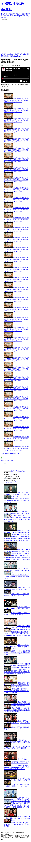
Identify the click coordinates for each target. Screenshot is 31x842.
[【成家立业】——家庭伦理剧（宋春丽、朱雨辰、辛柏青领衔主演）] (10, 778)
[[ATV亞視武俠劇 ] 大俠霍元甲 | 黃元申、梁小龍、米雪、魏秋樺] (10, 607)
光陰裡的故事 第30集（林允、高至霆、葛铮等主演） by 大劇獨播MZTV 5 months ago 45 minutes (16, 388)
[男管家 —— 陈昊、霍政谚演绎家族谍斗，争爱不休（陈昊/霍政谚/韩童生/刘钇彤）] (10, 645)
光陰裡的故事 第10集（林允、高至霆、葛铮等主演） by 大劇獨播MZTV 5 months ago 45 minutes (16, 189)
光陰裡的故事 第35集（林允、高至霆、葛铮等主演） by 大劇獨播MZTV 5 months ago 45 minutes (16, 438)
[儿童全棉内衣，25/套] (15, 459)
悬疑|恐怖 (27, 54)
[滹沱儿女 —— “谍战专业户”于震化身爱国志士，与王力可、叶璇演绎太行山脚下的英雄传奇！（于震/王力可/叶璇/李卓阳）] (10, 549)
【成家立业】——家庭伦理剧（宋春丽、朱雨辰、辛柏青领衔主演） (17, 780)
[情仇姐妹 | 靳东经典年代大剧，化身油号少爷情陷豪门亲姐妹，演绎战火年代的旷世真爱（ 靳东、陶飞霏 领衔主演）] (10, 530)
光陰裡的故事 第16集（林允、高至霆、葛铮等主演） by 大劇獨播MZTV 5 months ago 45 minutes (16, 249)
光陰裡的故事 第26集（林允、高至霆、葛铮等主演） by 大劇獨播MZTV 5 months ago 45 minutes (16, 349)
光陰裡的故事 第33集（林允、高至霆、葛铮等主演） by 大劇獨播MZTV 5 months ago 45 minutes (16, 418)
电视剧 (4, 17)
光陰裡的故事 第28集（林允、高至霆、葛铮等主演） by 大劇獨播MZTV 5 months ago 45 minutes (16, 368)
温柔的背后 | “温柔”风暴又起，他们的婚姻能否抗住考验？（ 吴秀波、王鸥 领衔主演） (16, 494)
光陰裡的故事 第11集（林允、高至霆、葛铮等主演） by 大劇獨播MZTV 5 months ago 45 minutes (16, 199)
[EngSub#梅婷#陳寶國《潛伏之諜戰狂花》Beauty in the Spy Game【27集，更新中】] (10, 816)
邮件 (15, 482)
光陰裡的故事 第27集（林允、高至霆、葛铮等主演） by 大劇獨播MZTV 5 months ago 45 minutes (16, 358)
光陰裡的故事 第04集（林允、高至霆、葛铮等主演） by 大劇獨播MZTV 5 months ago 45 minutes (16, 130)
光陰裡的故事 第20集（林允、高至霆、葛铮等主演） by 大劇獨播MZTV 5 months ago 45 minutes (16, 289)
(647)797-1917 (8, 482)
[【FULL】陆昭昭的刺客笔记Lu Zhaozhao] (10, 759)
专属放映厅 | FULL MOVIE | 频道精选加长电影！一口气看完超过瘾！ (17, 742)
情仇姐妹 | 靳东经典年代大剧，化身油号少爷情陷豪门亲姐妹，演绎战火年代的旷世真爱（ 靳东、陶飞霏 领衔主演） (17, 538)
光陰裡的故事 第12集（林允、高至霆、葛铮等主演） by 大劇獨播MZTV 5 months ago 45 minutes (16, 209)
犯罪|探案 (14, 16)
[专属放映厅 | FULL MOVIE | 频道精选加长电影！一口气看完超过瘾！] (10, 740)
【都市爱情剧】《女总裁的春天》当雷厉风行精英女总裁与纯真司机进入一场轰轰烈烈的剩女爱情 (17, 703)
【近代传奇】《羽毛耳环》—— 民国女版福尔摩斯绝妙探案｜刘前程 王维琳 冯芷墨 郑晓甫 (17, 684)
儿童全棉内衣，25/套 (7, 460)
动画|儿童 (19, 16)
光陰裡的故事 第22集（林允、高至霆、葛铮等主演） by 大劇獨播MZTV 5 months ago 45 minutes (16, 309)
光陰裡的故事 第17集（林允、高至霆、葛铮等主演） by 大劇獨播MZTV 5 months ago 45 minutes (16, 259)
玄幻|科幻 (14, 14)
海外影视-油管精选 (12, 3)
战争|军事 (8, 16)
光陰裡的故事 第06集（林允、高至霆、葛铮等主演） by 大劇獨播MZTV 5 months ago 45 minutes (16, 149)
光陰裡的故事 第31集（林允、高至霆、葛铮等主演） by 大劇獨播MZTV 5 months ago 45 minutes (16, 398)
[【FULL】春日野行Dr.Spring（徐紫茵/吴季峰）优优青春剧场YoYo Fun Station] (10, 568)
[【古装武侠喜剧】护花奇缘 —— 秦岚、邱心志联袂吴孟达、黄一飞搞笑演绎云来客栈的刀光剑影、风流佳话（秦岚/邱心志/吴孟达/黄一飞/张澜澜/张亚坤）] (10, 626)
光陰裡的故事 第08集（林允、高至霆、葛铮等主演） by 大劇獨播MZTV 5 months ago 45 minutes (16, 169)
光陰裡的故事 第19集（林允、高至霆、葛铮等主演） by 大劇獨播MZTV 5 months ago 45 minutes (16, 279)
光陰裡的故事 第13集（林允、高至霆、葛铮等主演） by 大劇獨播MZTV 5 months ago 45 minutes (16, 219)
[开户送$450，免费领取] (1, 457)
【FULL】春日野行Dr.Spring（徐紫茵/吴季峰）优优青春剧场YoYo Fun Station (16, 570)
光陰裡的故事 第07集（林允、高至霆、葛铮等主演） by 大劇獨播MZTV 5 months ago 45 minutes (16, 159)
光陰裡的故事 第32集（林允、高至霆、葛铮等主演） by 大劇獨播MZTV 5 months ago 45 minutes (16, 408)
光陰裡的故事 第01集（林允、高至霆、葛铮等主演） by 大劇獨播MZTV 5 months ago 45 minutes (16, 100)
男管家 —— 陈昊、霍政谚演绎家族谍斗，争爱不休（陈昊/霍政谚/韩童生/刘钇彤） (16, 646)
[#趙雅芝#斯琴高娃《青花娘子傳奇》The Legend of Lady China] (10, 721)
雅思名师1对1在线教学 (18, 471)
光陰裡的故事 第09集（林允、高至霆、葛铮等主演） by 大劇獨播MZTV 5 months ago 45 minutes (16, 179)
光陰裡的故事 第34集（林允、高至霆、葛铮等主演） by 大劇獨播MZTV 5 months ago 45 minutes (16, 428)
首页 (3, 14)
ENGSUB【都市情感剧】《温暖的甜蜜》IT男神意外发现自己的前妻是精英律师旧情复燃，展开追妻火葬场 (17, 665)
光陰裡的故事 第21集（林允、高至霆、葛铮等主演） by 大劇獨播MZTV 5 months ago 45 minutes (16, 299)
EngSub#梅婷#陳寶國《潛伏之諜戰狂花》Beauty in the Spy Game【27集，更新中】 (17, 818)
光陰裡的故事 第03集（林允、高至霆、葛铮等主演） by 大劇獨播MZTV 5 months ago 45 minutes (16, 120)
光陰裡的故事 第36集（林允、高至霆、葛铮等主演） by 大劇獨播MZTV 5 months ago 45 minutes (16, 448)
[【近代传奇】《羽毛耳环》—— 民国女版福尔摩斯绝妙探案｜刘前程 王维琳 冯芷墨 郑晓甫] (10, 683)
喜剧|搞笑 (20, 14)
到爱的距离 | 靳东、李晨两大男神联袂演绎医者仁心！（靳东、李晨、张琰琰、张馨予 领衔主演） (17, 513)
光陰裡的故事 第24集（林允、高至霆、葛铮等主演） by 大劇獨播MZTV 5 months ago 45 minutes (16, 329)
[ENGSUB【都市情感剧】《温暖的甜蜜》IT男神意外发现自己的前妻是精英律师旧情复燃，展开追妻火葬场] (10, 664)
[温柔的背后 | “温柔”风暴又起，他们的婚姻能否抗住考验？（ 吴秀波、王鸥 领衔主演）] (10, 492)
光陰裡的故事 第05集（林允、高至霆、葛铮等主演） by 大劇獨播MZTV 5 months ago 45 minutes (16, 139)
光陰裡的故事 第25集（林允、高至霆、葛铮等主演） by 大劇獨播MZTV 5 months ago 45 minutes (16, 339)
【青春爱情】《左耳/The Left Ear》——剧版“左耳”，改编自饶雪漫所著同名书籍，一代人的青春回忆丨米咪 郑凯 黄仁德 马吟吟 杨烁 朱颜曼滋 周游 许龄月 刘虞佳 (16, 807)
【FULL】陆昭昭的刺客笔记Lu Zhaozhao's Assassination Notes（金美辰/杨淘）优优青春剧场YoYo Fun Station (17, 767)
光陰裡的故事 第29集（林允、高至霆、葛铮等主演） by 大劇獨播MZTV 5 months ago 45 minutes (16, 378)
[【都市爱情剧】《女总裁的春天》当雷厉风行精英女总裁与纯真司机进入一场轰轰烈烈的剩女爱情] (10, 702)
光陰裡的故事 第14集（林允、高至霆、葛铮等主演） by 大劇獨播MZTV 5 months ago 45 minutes (16, 229)
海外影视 (6, 9)
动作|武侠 (8, 14)
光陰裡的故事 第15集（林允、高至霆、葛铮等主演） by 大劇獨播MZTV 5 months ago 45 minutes (16, 239)
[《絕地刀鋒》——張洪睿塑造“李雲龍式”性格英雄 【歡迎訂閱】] (10, 588)
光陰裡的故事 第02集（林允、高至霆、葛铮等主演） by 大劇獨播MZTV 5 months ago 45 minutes (16, 110)
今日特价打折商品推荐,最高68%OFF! (10, 453)
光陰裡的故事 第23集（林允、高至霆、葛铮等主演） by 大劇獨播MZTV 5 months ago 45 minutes (16, 319)
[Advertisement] (15, 36)
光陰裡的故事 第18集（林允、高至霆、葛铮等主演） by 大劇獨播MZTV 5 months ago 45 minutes (16, 269)
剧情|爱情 (26, 14)
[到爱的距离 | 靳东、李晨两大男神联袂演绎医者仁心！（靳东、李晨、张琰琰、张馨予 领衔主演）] (10, 511)
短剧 (23, 16)
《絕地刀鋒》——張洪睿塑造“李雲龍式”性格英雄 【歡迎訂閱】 (17, 589)
